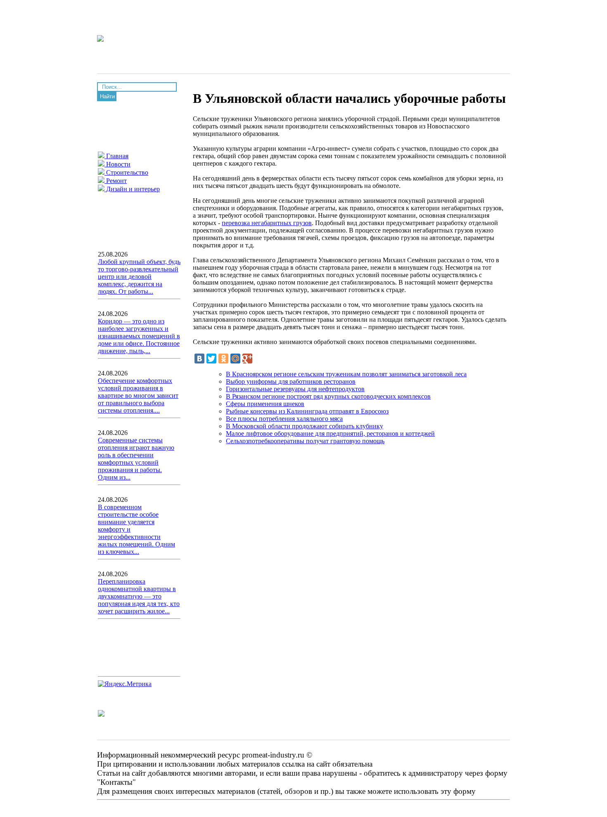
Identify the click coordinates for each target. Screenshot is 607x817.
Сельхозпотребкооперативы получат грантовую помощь (305, 440)
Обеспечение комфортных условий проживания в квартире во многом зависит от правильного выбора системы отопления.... (138, 395)
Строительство (126, 172)
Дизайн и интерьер (132, 188)
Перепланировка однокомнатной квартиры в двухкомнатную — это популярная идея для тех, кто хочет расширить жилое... (139, 596)
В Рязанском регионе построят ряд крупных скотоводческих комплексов (328, 396)
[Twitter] (211, 358)
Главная (116, 155)
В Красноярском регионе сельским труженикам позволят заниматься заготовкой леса (346, 374)
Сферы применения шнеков (265, 403)
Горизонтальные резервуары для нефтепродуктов (295, 388)
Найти (107, 96)
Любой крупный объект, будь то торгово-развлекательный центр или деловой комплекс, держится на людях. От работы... (139, 276)
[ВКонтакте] (199, 358)
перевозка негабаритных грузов (267, 222)
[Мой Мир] (235, 358)
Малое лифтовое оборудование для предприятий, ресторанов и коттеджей (330, 433)
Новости (117, 164)
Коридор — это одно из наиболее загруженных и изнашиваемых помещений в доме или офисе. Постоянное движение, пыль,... (139, 336)
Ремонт (115, 180)
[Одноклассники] (223, 358)
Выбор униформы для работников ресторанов (291, 381)
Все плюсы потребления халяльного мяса (284, 418)
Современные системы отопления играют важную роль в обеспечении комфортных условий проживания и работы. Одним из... (136, 459)
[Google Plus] (247, 358)
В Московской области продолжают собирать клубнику (304, 426)
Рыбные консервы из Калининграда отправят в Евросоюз (307, 411)
